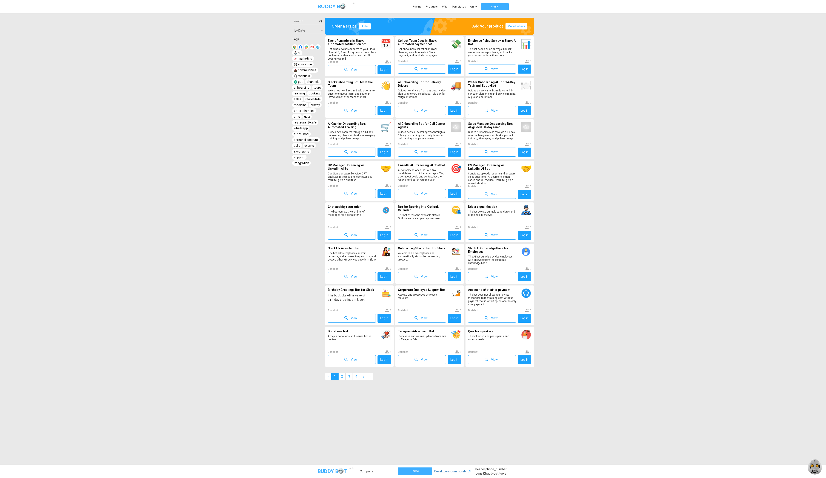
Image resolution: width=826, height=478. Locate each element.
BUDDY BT (335, 6)
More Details (516, 26)
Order (364, 26)
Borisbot (333, 61)
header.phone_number (491, 469)
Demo (415, 471)
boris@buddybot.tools (491, 473)
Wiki (444, 6)
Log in (495, 6)
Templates (459, 6)
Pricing (417, 6)
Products (432, 6)
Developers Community (450, 471)
